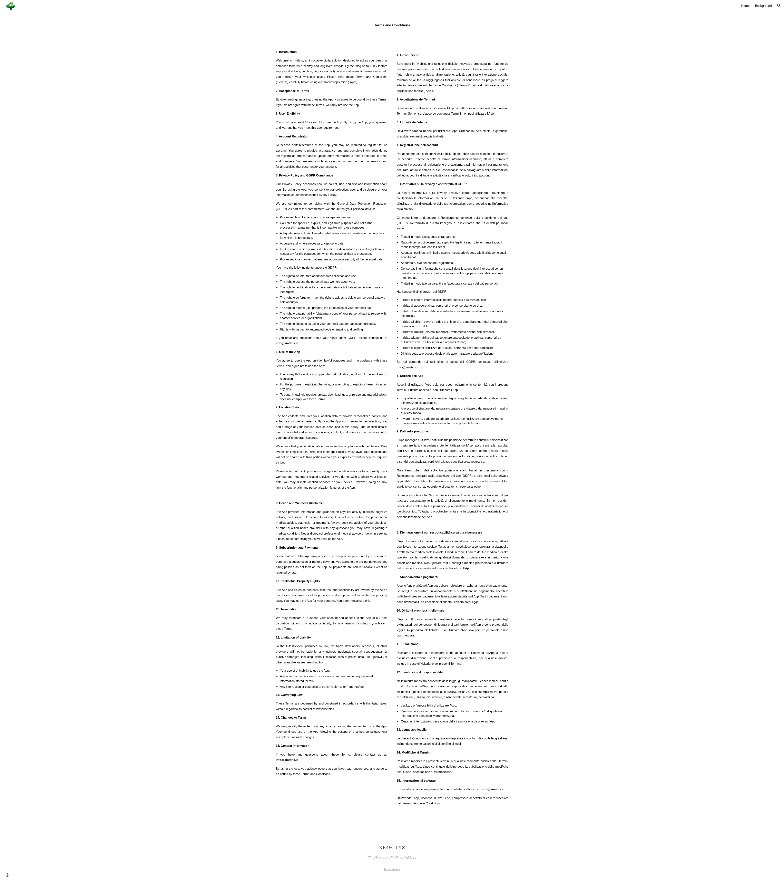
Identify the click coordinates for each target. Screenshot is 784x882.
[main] (392, 23)
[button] (779, 6)
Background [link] (763, 6)
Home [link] (745, 6)
